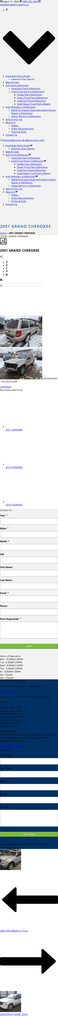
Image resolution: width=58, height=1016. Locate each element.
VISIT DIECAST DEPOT (11, 746)
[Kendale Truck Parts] (22, 140)
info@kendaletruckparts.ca (14, 4)
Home (3, 233)
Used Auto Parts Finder (18, 76)
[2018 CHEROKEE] (25, 501)
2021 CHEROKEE (14, 429)
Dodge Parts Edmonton (29, 94)
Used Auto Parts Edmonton (25, 88)
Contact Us (11, 134)
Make (4, 528)
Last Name (6, 580)
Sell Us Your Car (14, 119)
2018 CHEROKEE (14, 504)
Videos (14, 125)
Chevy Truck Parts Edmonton (32, 97)
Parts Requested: (10, 619)
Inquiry (4, 807)
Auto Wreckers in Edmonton (21, 107)
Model (4, 541)
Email (4, 593)
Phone (3, 606)
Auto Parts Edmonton (17, 85)
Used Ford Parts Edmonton (31, 100)
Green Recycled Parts (22, 128)
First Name (6, 567)
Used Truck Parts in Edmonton (27, 91)
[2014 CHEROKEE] (25, 464)
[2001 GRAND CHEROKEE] (0, 236)
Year (3, 515)
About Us (10, 122)
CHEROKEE (5, 386)
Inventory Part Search (22, 148)
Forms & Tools (18, 131)
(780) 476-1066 (30, 1)
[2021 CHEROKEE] (25, 426)
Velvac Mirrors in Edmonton (26, 116)
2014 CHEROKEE (14, 467)
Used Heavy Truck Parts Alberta (33, 104)
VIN (2, 554)
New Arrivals (12, 82)
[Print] (1, 280)
